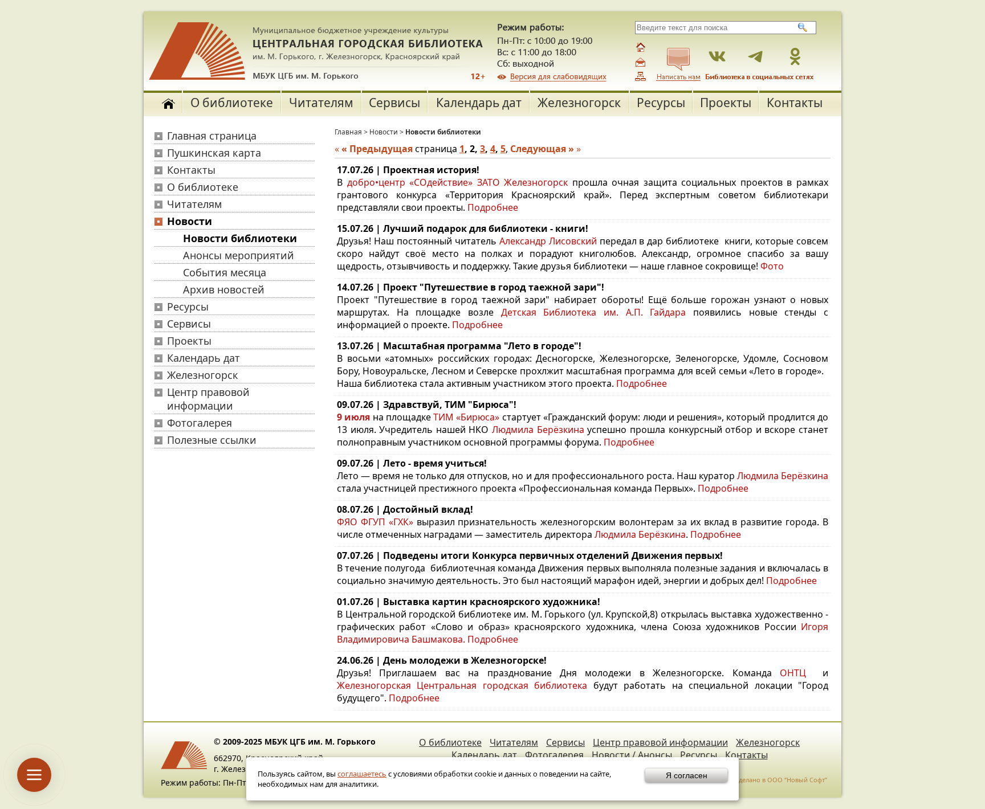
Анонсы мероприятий (238, 255)
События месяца (224, 272)
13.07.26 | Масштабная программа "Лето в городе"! (459, 346)
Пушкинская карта (214, 153)
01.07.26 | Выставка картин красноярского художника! (468, 601)
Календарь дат (479, 103)
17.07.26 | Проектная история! (408, 170)
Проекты (725, 103)
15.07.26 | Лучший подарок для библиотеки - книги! (462, 228)
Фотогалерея (199, 423)
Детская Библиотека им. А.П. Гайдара (593, 312)
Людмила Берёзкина (538, 429)
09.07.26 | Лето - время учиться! (412, 463)
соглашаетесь (361, 774)
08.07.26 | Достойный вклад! (405, 509)
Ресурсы (661, 103)
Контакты (795, 103)
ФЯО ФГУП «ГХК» (375, 522)
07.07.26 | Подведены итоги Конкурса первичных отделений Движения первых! (530, 555)
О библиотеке (231, 103)
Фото (772, 266)
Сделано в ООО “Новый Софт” (781, 779)
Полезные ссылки (212, 440)
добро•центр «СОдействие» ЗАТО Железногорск (457, 182)
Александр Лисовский (548, 241)
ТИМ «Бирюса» (466, 417)
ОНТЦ (793, 673)
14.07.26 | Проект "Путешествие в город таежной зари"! (470, 287)
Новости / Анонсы (632, 755)
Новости (189, 221)
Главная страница (212, 135)
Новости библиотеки (240, 238)
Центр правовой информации (208, 398)
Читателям (321, 103)
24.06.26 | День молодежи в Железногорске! (442, 660)
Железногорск (579, 103)
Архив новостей (223, 289)
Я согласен (686, 775)
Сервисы (394, 103)
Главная (348, 132)
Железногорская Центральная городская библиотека (462, 685)
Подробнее (492, 207)
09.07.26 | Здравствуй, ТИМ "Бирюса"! (426, 404)
